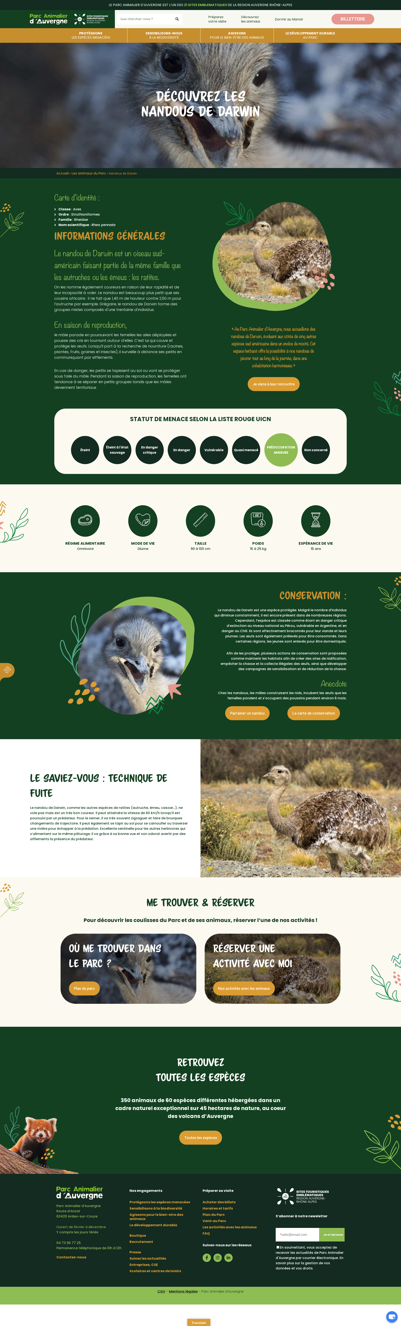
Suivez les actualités (147, 1258)
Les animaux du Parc (89, 173)
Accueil (62, 173)
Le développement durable (153, 1225)
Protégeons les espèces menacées (159, 1202)
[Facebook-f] (207, 1258)
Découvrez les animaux (250, 19)
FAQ (206, 1233)
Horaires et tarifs (218, 1208)
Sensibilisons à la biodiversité (155, 1208)
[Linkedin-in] (228, 1258)
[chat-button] (392, 1317)
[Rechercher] (177, 19)
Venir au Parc (214, 1221)
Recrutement (141, 1241)
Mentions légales (183, 1291)
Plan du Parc (214, 1214)
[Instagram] (217, 1258)
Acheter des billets (219, 1202)
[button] (352, 19)
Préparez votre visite (217, 19)
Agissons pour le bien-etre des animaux (156, 1216)
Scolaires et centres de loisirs (155, 1271)
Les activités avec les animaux (230, 1227)
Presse (135, 1252)
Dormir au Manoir (289, 19)
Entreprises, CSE (143, 1264)
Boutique (137, 1235)
